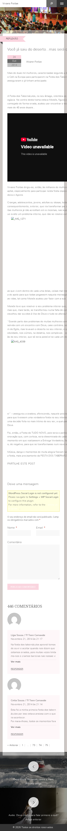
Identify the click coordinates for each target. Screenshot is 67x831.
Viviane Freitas (10, 3)
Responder (17, 669)
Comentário (14, 542)
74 (40, 745)
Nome (11, 527)
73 (33, 745)
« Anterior (12, 745)
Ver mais (15, 662)
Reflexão (12, 39)
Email (39, 527)
